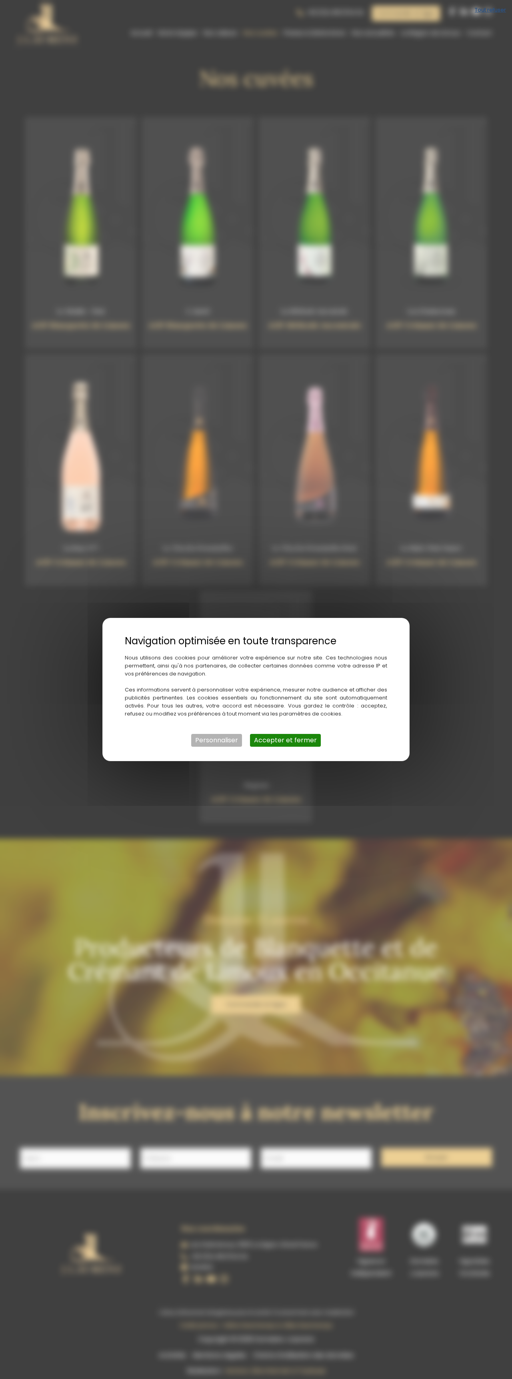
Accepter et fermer (285, 740)
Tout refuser (490, 10)
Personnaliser (216, 740)
